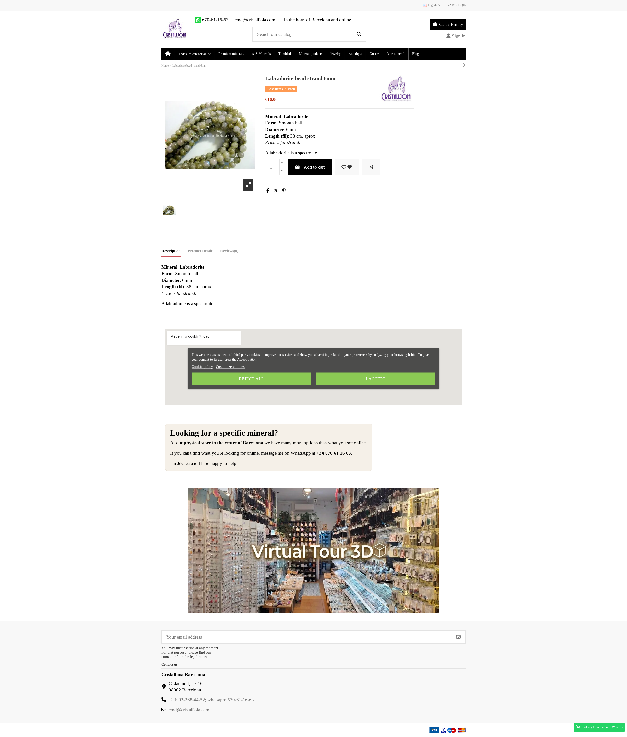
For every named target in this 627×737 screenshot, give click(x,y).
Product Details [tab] (200, 251)
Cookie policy (202, 366)
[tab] (229, 252)
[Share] (267, 190)
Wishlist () (458, 5)
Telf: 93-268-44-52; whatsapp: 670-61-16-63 (211, 699)
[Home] (167, 54)
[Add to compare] (371, 167)
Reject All (251, 378)
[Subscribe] (458, 637)
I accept (375, 378)
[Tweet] (276, 190)
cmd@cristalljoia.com (189, 709)
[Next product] (464, 65)
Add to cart (314, 167)
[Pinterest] (284, 190)
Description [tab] (171, 251)
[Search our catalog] (359, 34)
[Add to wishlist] (347, 167)
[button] (194, 54)
